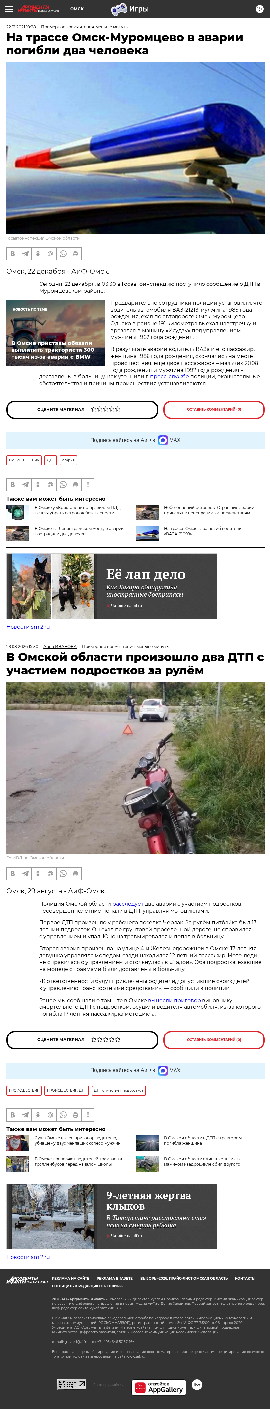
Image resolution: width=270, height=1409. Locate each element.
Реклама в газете (115, 1278)
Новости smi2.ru (28, 627)
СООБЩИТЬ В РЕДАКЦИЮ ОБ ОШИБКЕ (88, 1286)
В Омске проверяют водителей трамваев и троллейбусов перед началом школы (78, 1161)
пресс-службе (169, 377)
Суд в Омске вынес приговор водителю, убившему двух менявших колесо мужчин (78, 1140)
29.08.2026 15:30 (22, 646)
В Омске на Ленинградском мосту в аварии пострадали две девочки (79, 531)
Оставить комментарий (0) (214, 409)
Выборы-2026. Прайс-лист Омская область (184, 1278)
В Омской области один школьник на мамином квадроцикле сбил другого (203, 1161)
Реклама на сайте (70, 1278)
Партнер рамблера (108, 1385)
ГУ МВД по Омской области (35, 857)
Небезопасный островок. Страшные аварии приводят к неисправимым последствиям (209, 510)
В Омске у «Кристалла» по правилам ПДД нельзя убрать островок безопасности (78, 510)
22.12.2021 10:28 (21, 26)
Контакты (245, 1278)
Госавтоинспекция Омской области (43, 238)
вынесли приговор (174, 1000)
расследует (128, 904)
